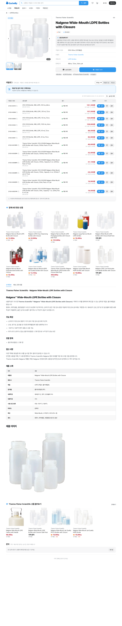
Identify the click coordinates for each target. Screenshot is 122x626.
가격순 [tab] (99, 82)
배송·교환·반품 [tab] (17, 285)
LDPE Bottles (14, 13)
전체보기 (113, 504)
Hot (59, 32)
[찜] (92, 3)
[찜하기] (107, 105)
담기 (102, 106)
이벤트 (38, 8)
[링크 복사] (114, 18)
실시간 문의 (68, 69)
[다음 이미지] (49, 38)
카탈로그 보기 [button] (99, 69)
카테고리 (16, 8)
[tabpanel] (61, 392)
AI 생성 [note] (11, 18)
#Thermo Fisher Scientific (81, 74)
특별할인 (45, 8)
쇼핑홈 (9, 8)
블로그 (24, 8)
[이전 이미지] (8, 38)
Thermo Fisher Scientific (65, 17)
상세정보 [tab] (8, 285)
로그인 (105, 3)
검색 (84, 3)
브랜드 (31, 8)
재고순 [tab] (113, 82)
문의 (112, 106)
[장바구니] (97, 3)
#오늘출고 (93, 74)
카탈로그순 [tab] (106, 82)
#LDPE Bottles (67, 74)
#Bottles (58, 74)
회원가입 (112, 3)
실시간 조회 (112, 96)
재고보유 (67, 32)
